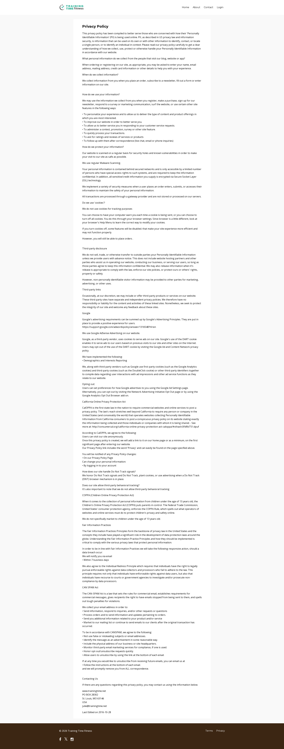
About (196, 7)
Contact (208, 7)
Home (185, 7)
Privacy (220, 730)
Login (220, 7)
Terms (209, 730)
